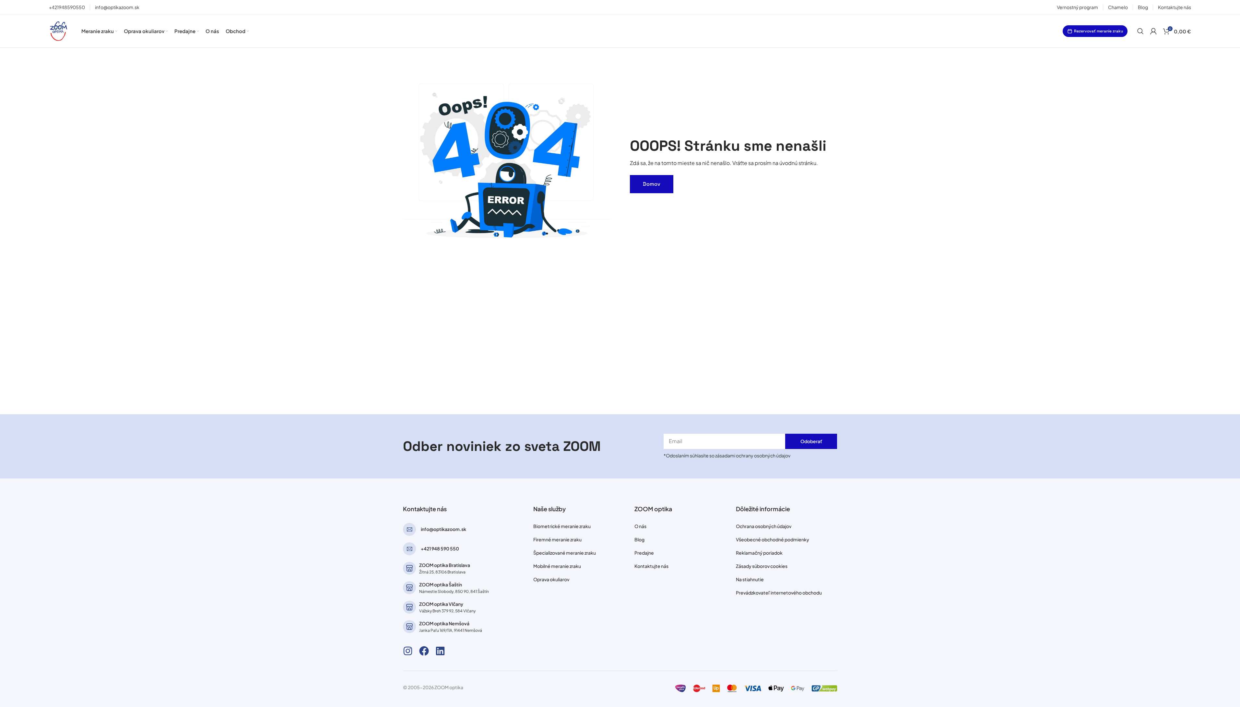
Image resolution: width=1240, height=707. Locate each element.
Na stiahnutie (750, 579)
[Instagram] (408, 651)
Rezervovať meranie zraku (1098, 31)
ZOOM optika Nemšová (444, 623)
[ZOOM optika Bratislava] (409, 568)
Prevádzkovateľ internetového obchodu (779, 592)
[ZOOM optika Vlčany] (409, 607)
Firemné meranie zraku (557, 539)
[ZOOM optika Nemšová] (409, 626)
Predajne (644, 553)
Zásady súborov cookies (761, 566)
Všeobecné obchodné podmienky (772, 539)
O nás (640, 526)
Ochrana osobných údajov (763, 526)
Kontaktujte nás (651, 566)
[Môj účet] (1153, 31)
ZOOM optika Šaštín (440, 584)
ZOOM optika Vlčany (441, 604)
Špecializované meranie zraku (564, 553)
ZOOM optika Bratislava (444, 565)
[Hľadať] (1140, 31)
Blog (639, 539)
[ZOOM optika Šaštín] (409, 587)
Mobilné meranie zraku (557, 566)
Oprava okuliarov (551, 579)
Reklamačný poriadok (759, 553)
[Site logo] (58, 30)
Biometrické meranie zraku (562, 526)
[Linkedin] (440, 651)
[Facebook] (424, 651)
